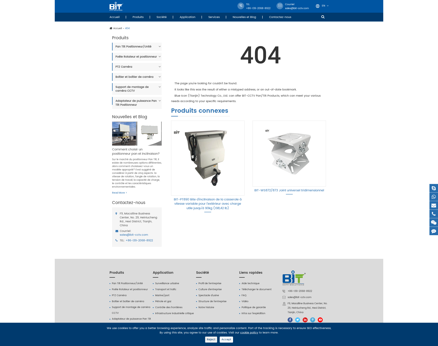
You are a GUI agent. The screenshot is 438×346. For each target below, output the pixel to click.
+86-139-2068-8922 (139, 241)
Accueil (115, 17)
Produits (138, 17)
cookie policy (249, 333)
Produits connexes (199, 111)
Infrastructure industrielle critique (174, 313)
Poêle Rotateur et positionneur (136, 56)
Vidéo (245, 301)
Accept (226, 339)
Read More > (119, 193)
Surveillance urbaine (167, 283)
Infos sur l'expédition (253, 313)
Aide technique (251, 283)
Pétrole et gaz (163, 301)
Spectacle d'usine (208, 295)
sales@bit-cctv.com (297, 6)
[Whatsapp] (433, 197)
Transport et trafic (165, 289)
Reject (211, 339)
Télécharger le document (257, 289)
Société (162, 17)
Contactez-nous (280, 17)
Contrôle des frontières (168, 307)
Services (214, 17)
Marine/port (162, 295)
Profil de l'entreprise (209, 283)
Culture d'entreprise (210, 289)
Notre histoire (206, 307)
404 (127, 28)
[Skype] (433, 188)
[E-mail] (433, 205)
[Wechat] (433, 222)
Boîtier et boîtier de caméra (134, 77)
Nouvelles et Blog (244, 17)
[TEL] (433, 214)
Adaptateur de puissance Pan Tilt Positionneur (136, 103)
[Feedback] (433, 231)
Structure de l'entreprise (212, 301)
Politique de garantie (254, 307)
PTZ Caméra (123, 67)
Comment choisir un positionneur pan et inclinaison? (136, 151)
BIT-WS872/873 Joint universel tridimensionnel (289, 190)
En (323, 5)
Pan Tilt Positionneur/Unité (133, 46)
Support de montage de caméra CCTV (132, 89)
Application (187, 17)
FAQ (244, 295)
